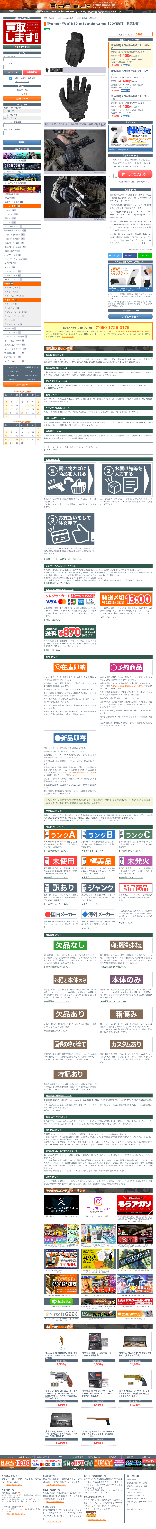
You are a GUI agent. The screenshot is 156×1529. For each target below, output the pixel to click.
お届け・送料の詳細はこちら (15, 1514)
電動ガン (9, 218)
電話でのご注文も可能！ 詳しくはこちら (64, 559)
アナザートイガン (12, 226)
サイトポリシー (53, 449)
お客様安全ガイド (31, 367)
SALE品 (9, 197)
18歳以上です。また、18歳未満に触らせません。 (131, 159)
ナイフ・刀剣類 (11, 332)
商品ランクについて (55, 826)
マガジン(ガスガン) (13, 238)
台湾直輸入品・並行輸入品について (61, 1150)
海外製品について (54, 1129)
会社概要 (31, 379)
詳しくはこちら (68, 336)
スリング (11, 304)
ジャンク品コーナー (13, 361)
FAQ (31, 371)
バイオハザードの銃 (13, 171)
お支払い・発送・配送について (59, 589)
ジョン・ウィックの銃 (14, 160)
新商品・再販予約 (13, 202)
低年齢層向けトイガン (14, 230)
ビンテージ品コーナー (14, 348)
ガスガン (9, 210)
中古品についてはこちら (57, 850)
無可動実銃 (9, 328)
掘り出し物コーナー (13, 352)
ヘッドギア (12, 291)
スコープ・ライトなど (15, 259)
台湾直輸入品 (10, 194)
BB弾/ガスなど (11, 250)
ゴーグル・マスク (14, 295)
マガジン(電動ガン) (13, 234)
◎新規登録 (32, 72)
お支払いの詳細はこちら (14, 1485)
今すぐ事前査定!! (22, 46)
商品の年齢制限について (57, 368)
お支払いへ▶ (22, 98)
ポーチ (10, 320)
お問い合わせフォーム (53, 1521)
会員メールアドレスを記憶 (24, 78)
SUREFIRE (9, 263)
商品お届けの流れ (31, 375)
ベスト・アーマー (14, 316)
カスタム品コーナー (14, 344)
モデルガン (10, 214)
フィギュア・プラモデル (15, 336)
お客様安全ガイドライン (57, 388)
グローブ (11, 299)
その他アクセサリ (12, 279)
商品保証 (12, 379)
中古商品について (54, 810)
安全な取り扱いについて (57, 381)
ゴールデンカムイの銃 (14, 183)
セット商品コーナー (13, 340)
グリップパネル (11, 275)
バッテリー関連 (11, 255)
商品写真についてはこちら (58, 966)
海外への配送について (56, 418)
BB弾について (52, 1176)
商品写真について (54, 431)
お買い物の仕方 (53, 459)
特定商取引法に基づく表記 (97, 1520)
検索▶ (22, 142)
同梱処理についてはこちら (58, 583)
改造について (52, 394)
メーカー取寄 (11, 206)
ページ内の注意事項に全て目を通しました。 (129, 166)
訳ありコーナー (11, 357)
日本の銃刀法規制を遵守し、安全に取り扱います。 (132, 163)
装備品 (8, 283)
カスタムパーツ (12, 271)
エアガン (9, 222)
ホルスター (12, 308)
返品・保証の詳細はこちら (55, 1502)
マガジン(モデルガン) (14, 246)
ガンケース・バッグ (16, 312)
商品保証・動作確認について (59, 1095)
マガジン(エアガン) (13, 242)
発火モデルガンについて (57, 1116)
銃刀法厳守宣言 (13, 371)
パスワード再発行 (22, 81)
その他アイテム (14, 324)
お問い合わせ (22, 384)
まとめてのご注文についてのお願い (61, 565)
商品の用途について (55, 354)
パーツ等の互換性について (58, 407)
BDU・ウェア (13, 287)
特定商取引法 (13, 375)
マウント (9, 267)
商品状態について (54, 934)
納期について (52, 656)
